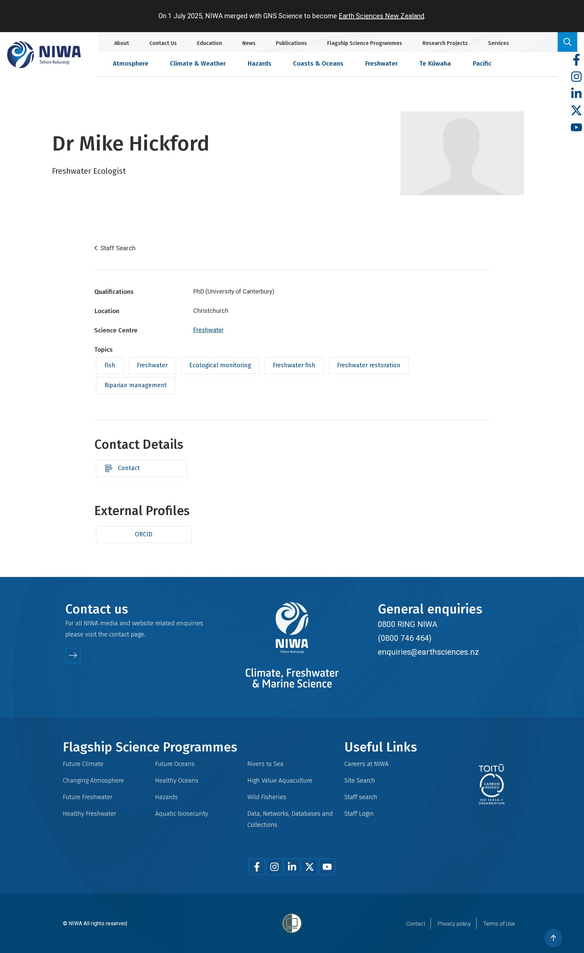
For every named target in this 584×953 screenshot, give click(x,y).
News (249, 43)
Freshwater (381, 63)
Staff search (360, 797)
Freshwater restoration (368, 365)
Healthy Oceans (176, 780)
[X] (576, 110)
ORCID (143, 534)
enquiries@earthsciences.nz (428, 652)
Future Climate (83, 764)
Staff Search (118, 248)
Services (498, 43)
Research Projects (445, 43)
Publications (291, 43)
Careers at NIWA (366, 764)
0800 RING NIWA (407, 624)
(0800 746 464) (405, 638)
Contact (129, 468)
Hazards (259, 63)
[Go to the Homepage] (44, 55)
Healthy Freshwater (89, 813)
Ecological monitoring (220, 365)
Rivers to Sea (265, 764)
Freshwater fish (294, 365)
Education (209, 43)
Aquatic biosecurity (181, 813)
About (121, 43)
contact (119, 634)
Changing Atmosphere (93, 780)
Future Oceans (175, 764)
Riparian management (135, 385)
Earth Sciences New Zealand (381, 16)
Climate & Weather (198, 63)
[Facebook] (576, 60)
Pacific (481, 63)
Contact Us (163, 43)
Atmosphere (130, 63)
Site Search (359, 780)
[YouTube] (576, 127)
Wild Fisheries (266, 797)
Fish (109, 365)
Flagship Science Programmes (364, 43)
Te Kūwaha (435, 63)
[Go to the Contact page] (72, 655)
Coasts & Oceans (318, 63)
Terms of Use (499, 924)
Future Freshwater (88, 797)
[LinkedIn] (576, 93)
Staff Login (359, 813)
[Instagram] (576, 77)
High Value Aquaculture (279, 780)
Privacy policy (454, 924)
